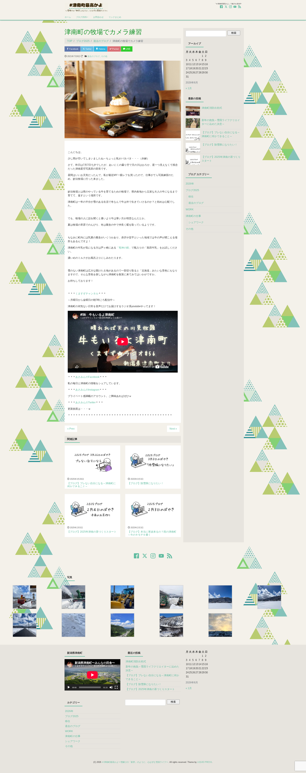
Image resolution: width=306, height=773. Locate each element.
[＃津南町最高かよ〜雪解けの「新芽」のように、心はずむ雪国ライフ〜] (86, 7)
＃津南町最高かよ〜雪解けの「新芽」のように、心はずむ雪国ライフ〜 (135, 762)
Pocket (115, 49)
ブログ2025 (192, 190)
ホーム (68, 17)
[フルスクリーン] (116, 687)
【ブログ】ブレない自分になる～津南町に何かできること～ (152, 677)
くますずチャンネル (86, 293)
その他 (104, 56)
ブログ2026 (81, 17)
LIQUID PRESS (204, 762)
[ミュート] (111, 687)
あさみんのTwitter (85, 402)
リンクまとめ (115, 17)
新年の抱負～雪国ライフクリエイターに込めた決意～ (152, 668)
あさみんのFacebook (87, 377)
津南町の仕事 (193, 216)
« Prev (71, 428)
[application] (92, 675)
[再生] (68, 687)
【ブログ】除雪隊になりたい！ (143, 684)
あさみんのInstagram (87, 389)
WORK (190, 209)
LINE (127, 49)
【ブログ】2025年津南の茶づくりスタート (150, 689)
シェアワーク (196, 222)
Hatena (101, 49)
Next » (173, 428)
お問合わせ (98, 17)
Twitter (88, 49)
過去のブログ (93, 56)
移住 (190, 196)
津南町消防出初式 (136, 661)
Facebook (73, 49)
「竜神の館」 (123, 247)
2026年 (190, 183)
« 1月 (189, 88)
